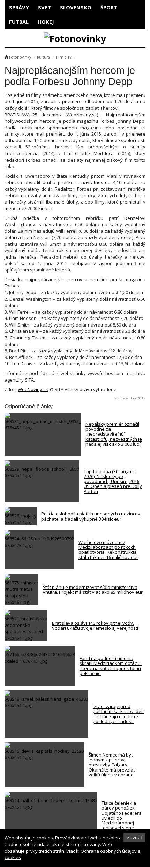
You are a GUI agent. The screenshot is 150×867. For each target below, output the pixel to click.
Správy (19, 7)
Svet (44, 7)
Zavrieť (134, 837)
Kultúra (43, 57)
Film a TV (64, 57)
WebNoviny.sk (33, 389)
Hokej (46, 21)
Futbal (19, 21)
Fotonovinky (20, 57)
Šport (108, 7)
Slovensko (75, 7)
